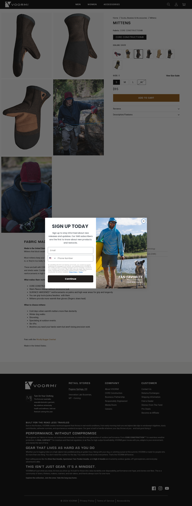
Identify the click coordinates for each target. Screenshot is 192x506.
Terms (81, 272)
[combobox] (52, 258)
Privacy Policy (73, 272)
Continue (70, 278)
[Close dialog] (143, 221)
